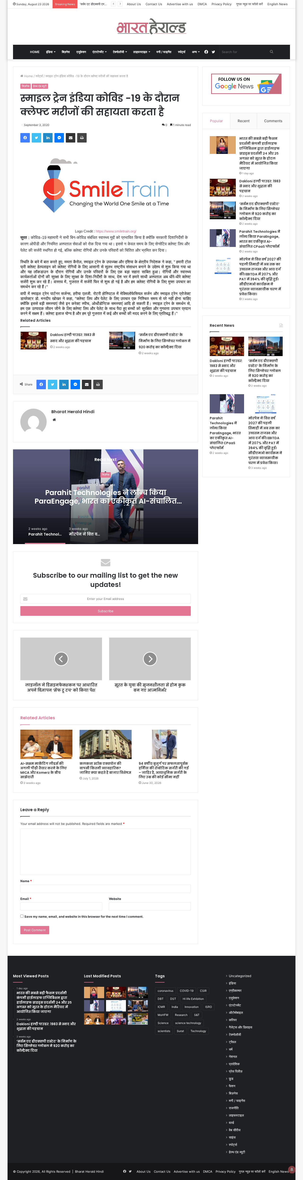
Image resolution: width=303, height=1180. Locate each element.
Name (26, 881)
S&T (197, 1015)
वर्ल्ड (231, 1123)
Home (35, 52)
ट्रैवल (232, 1042)
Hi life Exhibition (193, 999)
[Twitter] (36, 138)
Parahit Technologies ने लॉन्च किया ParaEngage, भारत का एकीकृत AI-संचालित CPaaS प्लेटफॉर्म (106, 501)
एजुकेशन (81, 52)
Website (115, 899)
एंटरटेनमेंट (98, 52)
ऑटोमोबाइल (236, 1013)
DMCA (202, 4)
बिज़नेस (66, 52)
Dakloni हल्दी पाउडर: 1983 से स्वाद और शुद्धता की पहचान (260, 186)
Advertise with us (180, 4)
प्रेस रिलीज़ (235, 1071)
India (175, 1007)
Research (181, 1015)
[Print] (82, 138)
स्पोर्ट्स (181, 52)
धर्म (230, 1049)
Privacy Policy (222, 4)
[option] (105, 496)
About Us (134, 4)
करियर (233, 1020)
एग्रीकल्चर (235, 990)
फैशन (232, 1086)
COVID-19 (186, 990)
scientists (164, 1031)
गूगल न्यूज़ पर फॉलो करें (249, 4)
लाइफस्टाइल (140, 52)
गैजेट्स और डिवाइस (240, 1027)
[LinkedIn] (48, 138)
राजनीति (234, 1108)
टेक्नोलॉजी (118, 52)
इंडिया (49, 52)
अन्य (194, 52)
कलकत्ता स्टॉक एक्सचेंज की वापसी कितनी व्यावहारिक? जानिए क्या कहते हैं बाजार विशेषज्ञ (105, 768)
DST (173, 999)
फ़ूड (231, 1079)
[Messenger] (59, 138)
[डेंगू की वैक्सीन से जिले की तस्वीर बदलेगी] (138, 1019)
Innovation (192, 1007)
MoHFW (163, 1015)
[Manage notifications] (292, 1169)
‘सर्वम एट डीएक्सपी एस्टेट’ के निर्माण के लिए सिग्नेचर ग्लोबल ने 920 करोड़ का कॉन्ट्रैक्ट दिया (165, 340)
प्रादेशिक (234, 1064)
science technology (188, 1023)
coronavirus (165, 990)
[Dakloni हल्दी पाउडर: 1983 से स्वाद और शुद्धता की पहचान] (34, 340)
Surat (180, 1031)
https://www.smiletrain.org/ (116, 231)
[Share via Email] (70, 138)
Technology (198, 1031)
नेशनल (233, 1057)
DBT (161, 999)
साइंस (232, 1137)
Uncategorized (240, 976)
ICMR (161, 1007)
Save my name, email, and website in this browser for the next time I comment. (83, 916)
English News (277, 4)
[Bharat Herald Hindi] (152, 26)
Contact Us (154, 4)
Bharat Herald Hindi (72, 412)
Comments (273, 121)
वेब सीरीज (235, 1130)
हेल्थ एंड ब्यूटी (40, 86)
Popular (216, 121)
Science (163, 1023)
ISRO (208, 1007)
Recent (244, 121)
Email (25, 899)
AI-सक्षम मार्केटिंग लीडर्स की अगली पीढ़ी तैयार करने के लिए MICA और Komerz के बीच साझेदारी (43, 770)
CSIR (203, 990)
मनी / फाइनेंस (163, 52)
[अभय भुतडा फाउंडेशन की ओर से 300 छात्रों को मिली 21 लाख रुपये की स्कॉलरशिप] (116, 1019)
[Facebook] (25, 138)
